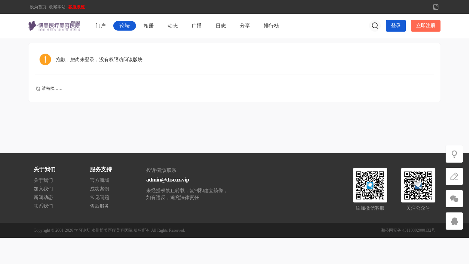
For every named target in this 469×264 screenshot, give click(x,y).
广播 (197, 26)
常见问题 (99, 197)
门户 (100, 26)
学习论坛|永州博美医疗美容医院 (103, 230)
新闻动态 (43, 197)
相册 (149, 26)
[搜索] (375, 26)
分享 (245, 26)
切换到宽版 (436, 7)
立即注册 (425, 25)
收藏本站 (57, 6)
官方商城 (99, 180)
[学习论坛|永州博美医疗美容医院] (54, 25)
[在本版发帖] (454, 176)
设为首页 (38, 6)
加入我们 (43, 188)
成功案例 (99, 188)
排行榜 (271, 26)
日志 (221, 26)
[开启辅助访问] (424, 7)
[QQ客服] (454, 221)
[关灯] (454, 154)
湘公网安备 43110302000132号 (408, 230)
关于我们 (43, 180)
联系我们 (43, 206)
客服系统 (76, 6)
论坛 (124, 26)
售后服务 (99, 206)
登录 (396, 25)
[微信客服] (454, 198)
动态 (173, 26)
